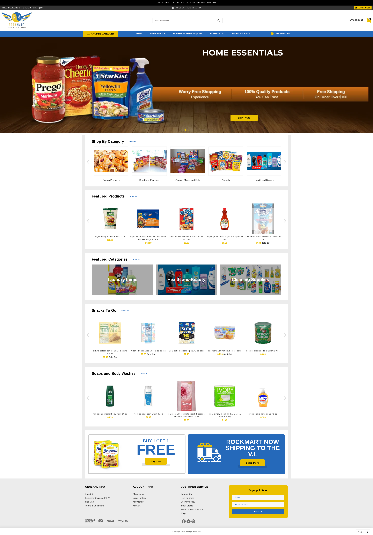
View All (133, 142)
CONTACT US (217, 33)
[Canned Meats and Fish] (187, 158)
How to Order (187, 497)
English (361, 532)
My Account (139, 493)
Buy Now (156, 461)
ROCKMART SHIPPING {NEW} (187, 33)
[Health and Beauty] (264, 158)
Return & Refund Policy (192, 509)
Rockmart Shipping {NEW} (97, 497)
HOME (139, 33)
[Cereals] (226, 158)
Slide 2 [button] (188, 130)
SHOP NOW (244, 119)
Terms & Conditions (94, 505)
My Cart (136, 505)
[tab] (185, 130)
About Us (89, 493)
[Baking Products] (111, 158)
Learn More (252, 463)
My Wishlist (138, 501)
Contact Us (186, 493)
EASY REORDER (363, 8)
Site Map (89, 501)
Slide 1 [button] (185, 130)
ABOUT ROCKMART (241, 33)
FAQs (183, 513)
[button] (88, 162)
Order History (139, 497)
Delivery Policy (188, 501)
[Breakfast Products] (149, 158)
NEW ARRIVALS (157, 33)
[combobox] (363, 532)
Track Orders (187, 505)
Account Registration (188, 8)
